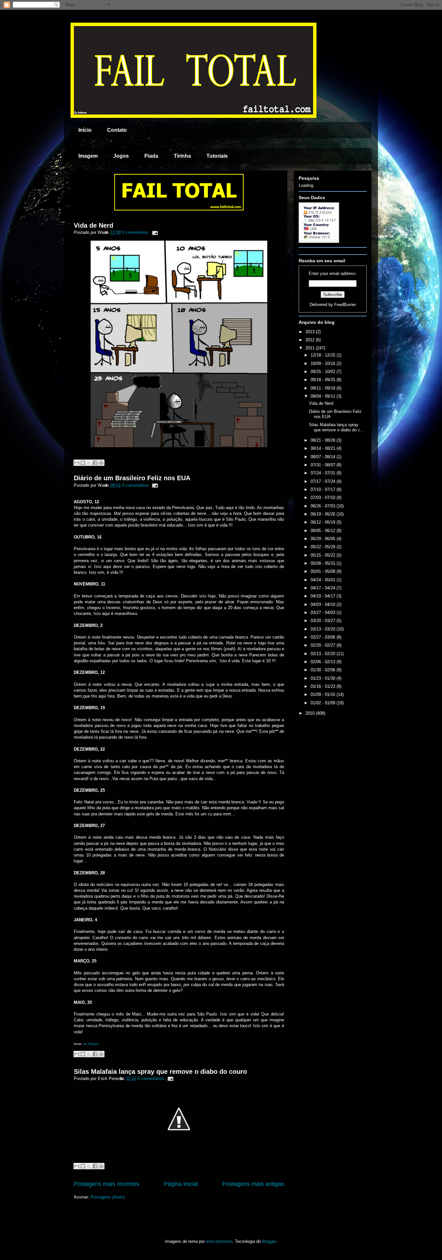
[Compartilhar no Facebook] (95, 463)
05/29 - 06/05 (324, 538)
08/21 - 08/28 (324, 440)
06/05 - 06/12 (324, 530)
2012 (310, 339)
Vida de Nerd (93, 225)
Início (85, 130)
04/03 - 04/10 (324, 604)
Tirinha (182, 156)
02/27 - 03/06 (324, 637)
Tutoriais (217, 156)
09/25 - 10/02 (324, 371)
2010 (310, 713)
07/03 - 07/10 (324, 497)
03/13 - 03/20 (324, 629)
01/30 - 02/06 (324, 669)
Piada (151, 156)
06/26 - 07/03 (324, 506)
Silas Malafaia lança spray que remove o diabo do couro (160, 1071)
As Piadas (90, 1044)
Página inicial (181, 1184)
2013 (310, 331)
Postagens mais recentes (106, 1184)
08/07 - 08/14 (324, 456)
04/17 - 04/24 (324, 587)
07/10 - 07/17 (324, 489)
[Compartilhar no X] (89, 463)
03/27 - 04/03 (324, 612)
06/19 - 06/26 (324, 514)
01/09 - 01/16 (324, 694)
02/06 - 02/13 (324, 661)
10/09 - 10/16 (324, 363)
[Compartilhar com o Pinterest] (101, 463)
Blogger (269, 1241)
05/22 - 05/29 (324, 546)
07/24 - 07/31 (324, 473)
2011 (310, 348)
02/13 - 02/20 (324, 653)
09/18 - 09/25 (324, 379)
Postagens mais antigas (253, 1184)
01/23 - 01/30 (324, 678)
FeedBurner (345, 304)
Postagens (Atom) (108, 1197)
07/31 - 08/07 (324, 464)
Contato (117, 130)
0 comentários (135, 232)
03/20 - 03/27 (324, 620)
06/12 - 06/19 (324, 522)
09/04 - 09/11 (324, 396)
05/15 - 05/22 (324, 555)
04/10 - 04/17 (324, 596)
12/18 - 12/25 (324, 355)
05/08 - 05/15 (324, 563)
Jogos (121, 156)
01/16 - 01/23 (324, 686)
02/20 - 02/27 (324, 645)
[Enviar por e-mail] (76, 463)
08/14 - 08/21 (324, 448)
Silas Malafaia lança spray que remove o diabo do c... (336, 427)
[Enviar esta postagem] (154, 232)
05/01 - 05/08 (324, 571)
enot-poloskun (219, 1241)
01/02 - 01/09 (324, 702)
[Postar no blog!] (83, 463)
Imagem (88, 156)
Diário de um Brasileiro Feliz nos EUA (132, 478)
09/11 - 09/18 (324, 388)
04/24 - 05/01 (324, 579)
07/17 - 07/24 (324, 481)
